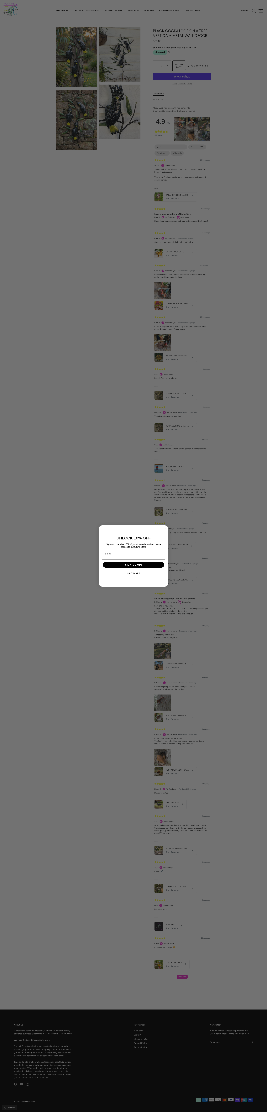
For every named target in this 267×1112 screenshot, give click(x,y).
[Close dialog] (165, 528)
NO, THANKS (133, 573)
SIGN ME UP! (133, 565)
